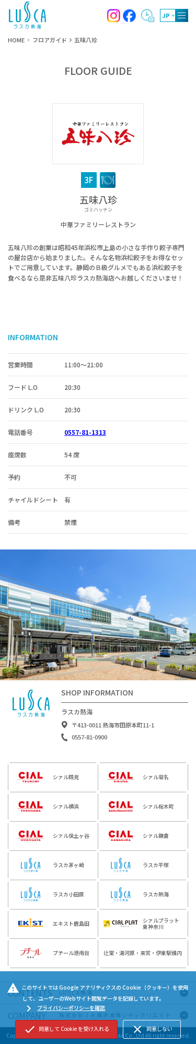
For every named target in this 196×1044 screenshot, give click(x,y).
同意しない (151, 1029)
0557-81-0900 (89, 737)
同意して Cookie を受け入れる (66, 1029)
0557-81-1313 (85, 432)
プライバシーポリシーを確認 (64, 1008)
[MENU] (181, 15)
